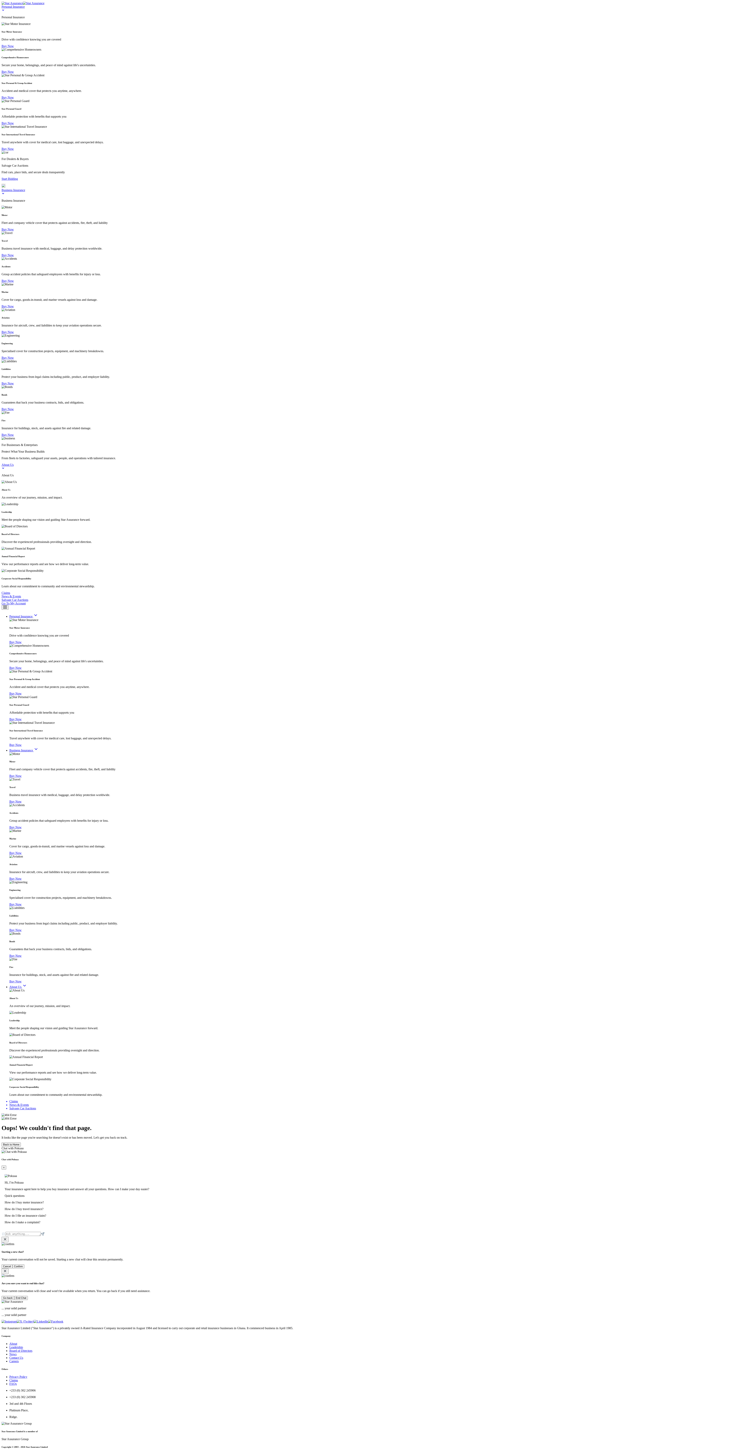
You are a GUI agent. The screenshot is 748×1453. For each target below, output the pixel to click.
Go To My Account (14, 603)
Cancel (7, 1266)
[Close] (5, 1239)
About (13, 1343)
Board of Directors (20, 1350)
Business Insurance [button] (13, 190)
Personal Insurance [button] (13, 6)
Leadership (16, 1347)
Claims (13, 1380)
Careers (14, 1361)
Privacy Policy (18, 1376)
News (13, 1354)
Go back (8, 1297)
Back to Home (11, 1144)
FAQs (13, 1383)
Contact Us (16, 1357)
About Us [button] (8, 464)
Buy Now (8, 46)
